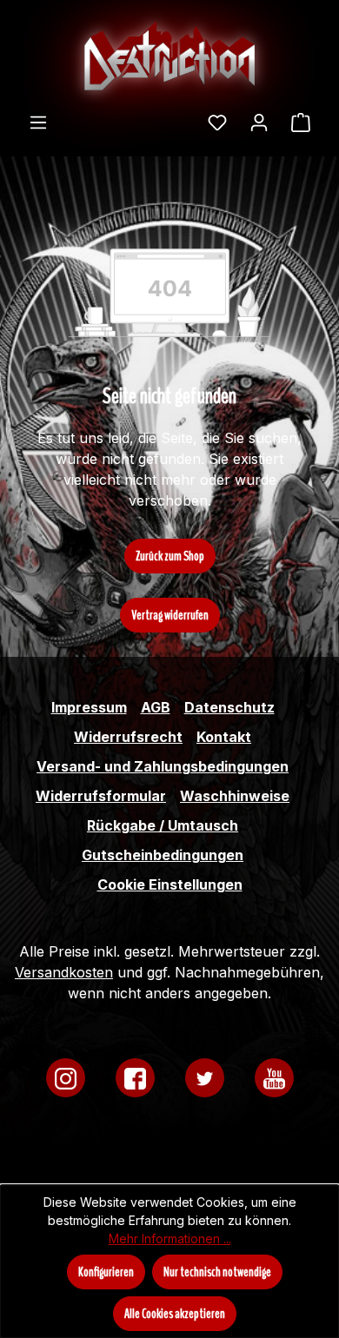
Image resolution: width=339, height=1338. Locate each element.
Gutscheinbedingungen (162, 855)
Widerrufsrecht (128, 736)
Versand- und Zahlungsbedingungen (163, 766)
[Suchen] (185, 116)
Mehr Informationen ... (170, 1238)
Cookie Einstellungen (170, 884)
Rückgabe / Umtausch (162, 825)
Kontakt (223, 736)
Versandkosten (64, 972)
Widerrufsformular (101, 796)
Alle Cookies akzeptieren (174, 1313)
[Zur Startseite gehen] (169, 55)
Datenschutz (229, 707)
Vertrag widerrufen (170, 615)
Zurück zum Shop (170, 556)
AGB (155, 707)
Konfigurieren (106, 1272)
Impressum (89, 707)
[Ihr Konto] (259, 121)
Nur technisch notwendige (217, 1272)
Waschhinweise (234, 796)
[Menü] (38, 121)
